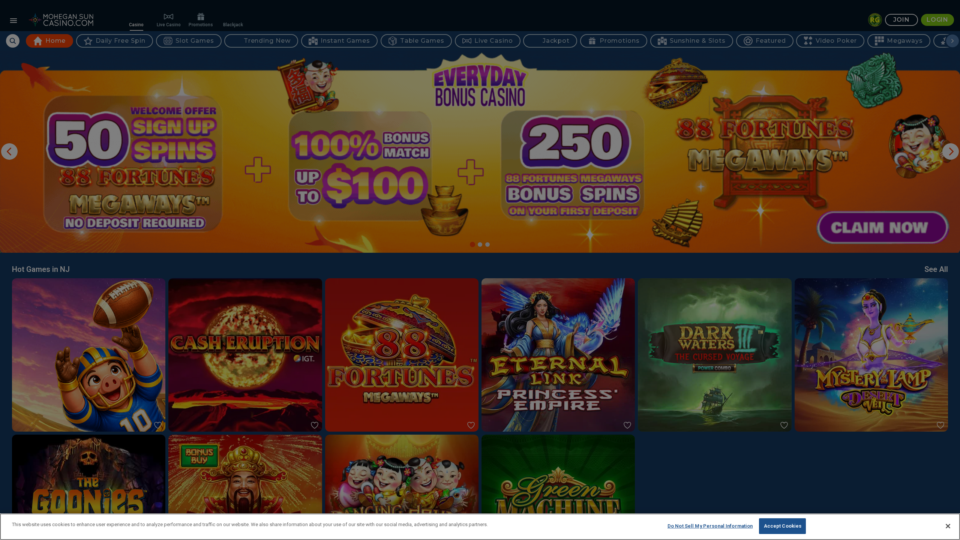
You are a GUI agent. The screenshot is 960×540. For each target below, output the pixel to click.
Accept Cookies (783, 526)
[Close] (948, 526)
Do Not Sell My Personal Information (710, 526)
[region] (480, 526)
